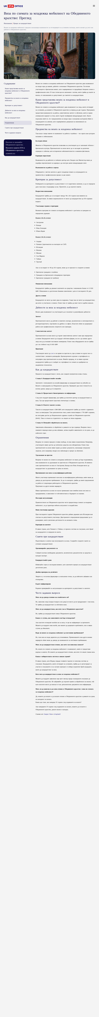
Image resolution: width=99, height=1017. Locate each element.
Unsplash (57, 714)
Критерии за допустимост (13, 105)
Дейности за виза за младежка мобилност (15, 112)
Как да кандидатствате (12, 118)
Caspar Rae (48, 714)
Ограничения (9, 123)
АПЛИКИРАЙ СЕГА (10, 153)
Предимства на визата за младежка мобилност (16, 99)
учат (52, 353)
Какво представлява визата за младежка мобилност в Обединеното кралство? (17, 91)
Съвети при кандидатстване (14, 128)
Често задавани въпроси (13, 133)
